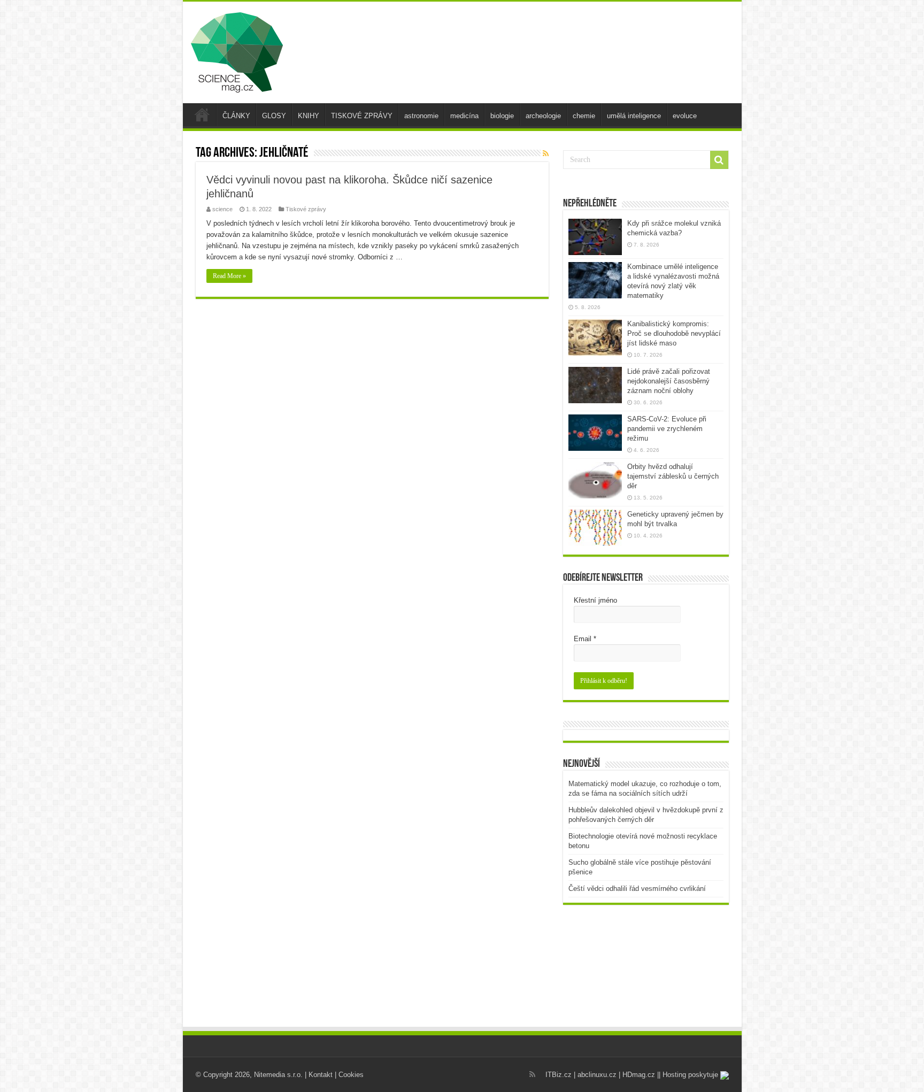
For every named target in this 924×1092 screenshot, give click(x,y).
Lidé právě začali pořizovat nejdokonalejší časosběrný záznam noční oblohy (668, 381)
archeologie (543, 116)
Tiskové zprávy (306, 209)
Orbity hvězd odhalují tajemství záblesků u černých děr (673, 476)
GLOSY (274, 116)
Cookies (351, 1075)
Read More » (229, 276)
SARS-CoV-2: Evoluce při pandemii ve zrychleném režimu (666, 428)
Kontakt (321, 1075)
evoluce (685, 116)
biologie (502, 116)
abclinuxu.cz (597, 1075)
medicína (464, 116)
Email (585, 639)
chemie (584, 116)
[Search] (719, 160)
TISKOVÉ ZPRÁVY (361, 116)
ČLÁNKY (236, 116)
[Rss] (532, 1074)
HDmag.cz (638, 1075)
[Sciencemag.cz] (237, 50)
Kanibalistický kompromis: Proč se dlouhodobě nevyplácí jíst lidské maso (674, 333)
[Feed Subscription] (546, 153)
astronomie (421, 116)
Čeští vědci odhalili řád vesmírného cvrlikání (637, 889)
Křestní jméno (595, 600)
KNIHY (308, 116)
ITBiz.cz (558, 1075)
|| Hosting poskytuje (688, 1075)
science (222, 209)
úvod (202, 114)
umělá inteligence (634, 116)
